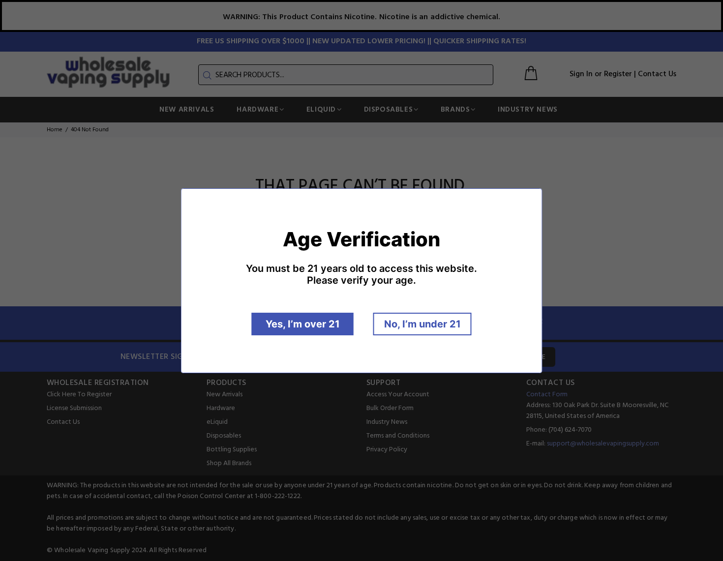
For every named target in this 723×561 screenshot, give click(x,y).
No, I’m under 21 (422, 324)
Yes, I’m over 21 (303, 324)
